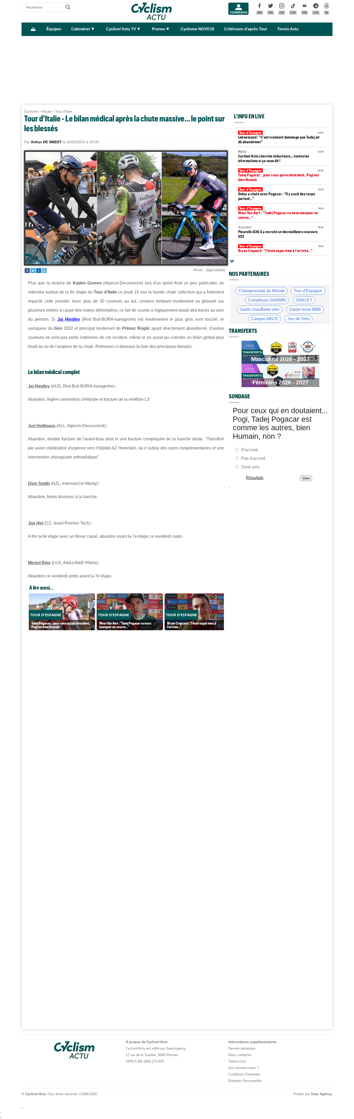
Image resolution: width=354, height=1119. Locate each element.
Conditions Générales (244, 1074)
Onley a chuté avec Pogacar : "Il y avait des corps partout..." (281, 194)
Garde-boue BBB (305, 309)
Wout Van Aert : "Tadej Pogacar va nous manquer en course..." (281, 213)
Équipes (53, 29)
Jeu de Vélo (299, 319)
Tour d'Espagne (308, 291)
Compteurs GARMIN (267, 300)
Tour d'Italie (63, 111)
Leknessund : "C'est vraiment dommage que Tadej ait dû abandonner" (281, 137)
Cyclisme (31, 111)
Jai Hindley (68, 319)
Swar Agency (321, 1094)
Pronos (158, 29)
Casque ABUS (264, 319)
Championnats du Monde (261, 291)
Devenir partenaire (242, 1048)
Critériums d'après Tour (245, 29)
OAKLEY (304, 300)
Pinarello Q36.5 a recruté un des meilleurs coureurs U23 (281, 232)
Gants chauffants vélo (259, 309)
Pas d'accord (253, 458)
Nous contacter (239, 1055)
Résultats (254, 478)
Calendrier (80, 29)
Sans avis (250, 467)
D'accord (249, 450)
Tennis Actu (288, 29)
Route (46, 111)
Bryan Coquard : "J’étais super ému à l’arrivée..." (281, 248)
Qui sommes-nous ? (243, 1068)
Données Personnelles (245, 1081)
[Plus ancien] (232, 261)
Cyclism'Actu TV (121, 29)
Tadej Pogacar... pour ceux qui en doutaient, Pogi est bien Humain (281, 175)
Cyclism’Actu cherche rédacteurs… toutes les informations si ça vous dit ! (281, 156)
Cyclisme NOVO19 (197, 29)
